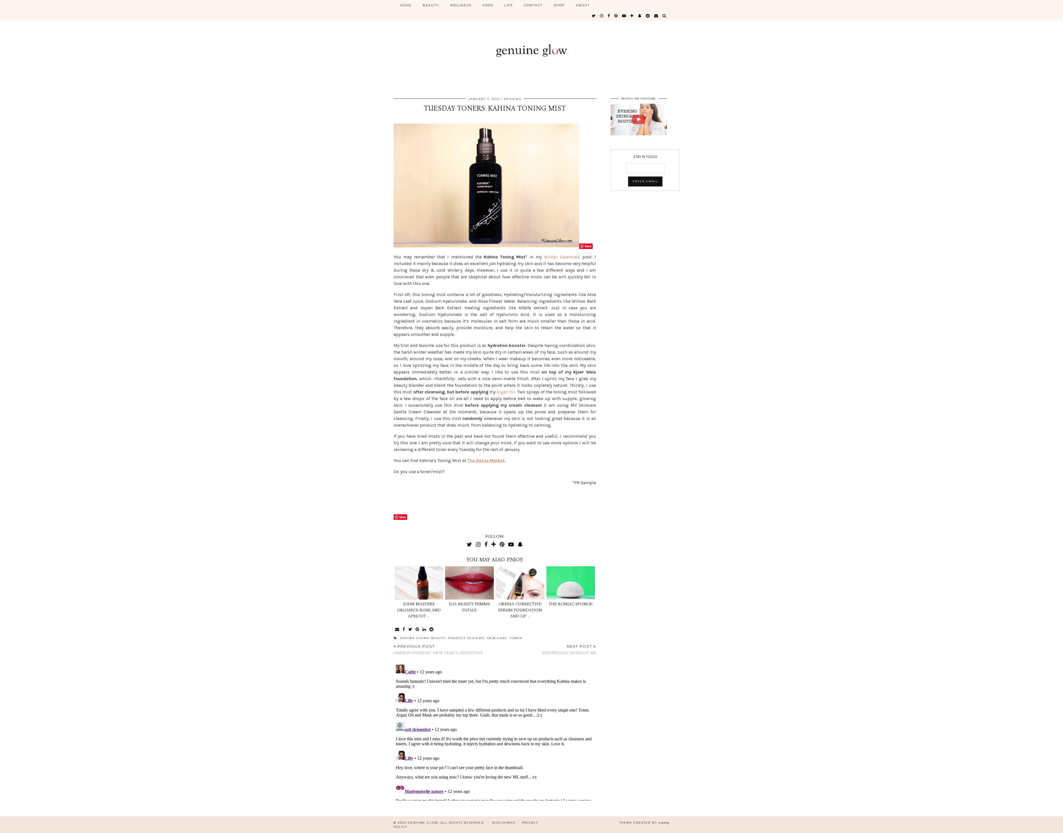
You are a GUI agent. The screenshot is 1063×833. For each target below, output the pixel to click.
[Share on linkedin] (424, 629)
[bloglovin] (632, 16)
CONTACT (533, 5)
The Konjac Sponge (570, 603)
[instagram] (602, 16)
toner (516, 638)
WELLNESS (460, 5)
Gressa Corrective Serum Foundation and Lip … (520, 609)
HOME (406, 5)
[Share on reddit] (431, 629)
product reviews (466, 638)
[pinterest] (616, 16)
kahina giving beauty (423, 638)
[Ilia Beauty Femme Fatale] (469, 583)
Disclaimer (503, 822)
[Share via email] (397, 629)
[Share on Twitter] (410, 629)
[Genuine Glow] (531, 45)
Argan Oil (506, 392)
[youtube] (624, 16)
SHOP (559, 5)
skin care (497, 638)
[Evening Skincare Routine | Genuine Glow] (639, 119)
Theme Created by (644, 822)
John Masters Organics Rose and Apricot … (419, 609)
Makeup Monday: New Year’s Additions (438, 649)
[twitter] (594, 16)
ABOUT (583, 5)
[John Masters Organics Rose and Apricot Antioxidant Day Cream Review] (419, 583)
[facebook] (609, 16)
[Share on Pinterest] (417, 629)
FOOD (488, 5)
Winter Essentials (562, 256)
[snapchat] (640, 16)
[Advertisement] (458, 499)
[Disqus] (495, 731)
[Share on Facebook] (404, 629)
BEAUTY (431, 5)
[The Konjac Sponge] (570, 583)
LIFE (508, 5)
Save (588, 246)
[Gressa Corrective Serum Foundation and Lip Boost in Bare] (520, 583)
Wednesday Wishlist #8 (569, 649)
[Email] (656, 16)
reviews (512, 99)
